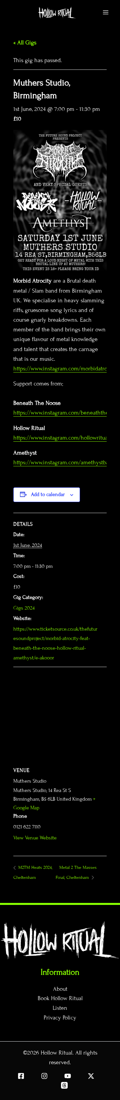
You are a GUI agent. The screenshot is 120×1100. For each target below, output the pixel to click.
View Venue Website (35, 838)
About (60, 988)
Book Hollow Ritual (60, 998)
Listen (60, 1007)
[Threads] (64, 1085)
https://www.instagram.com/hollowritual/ (62, 437)
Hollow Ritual (56, 1052)
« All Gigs (24, 42)
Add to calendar (48, 494)
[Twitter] (91, 1076)
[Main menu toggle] (105, 12)
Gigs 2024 (24, 608)
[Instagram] (44, 1076)
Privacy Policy (60, 1017)
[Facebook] (21, 1076)
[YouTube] (67, 1076)
